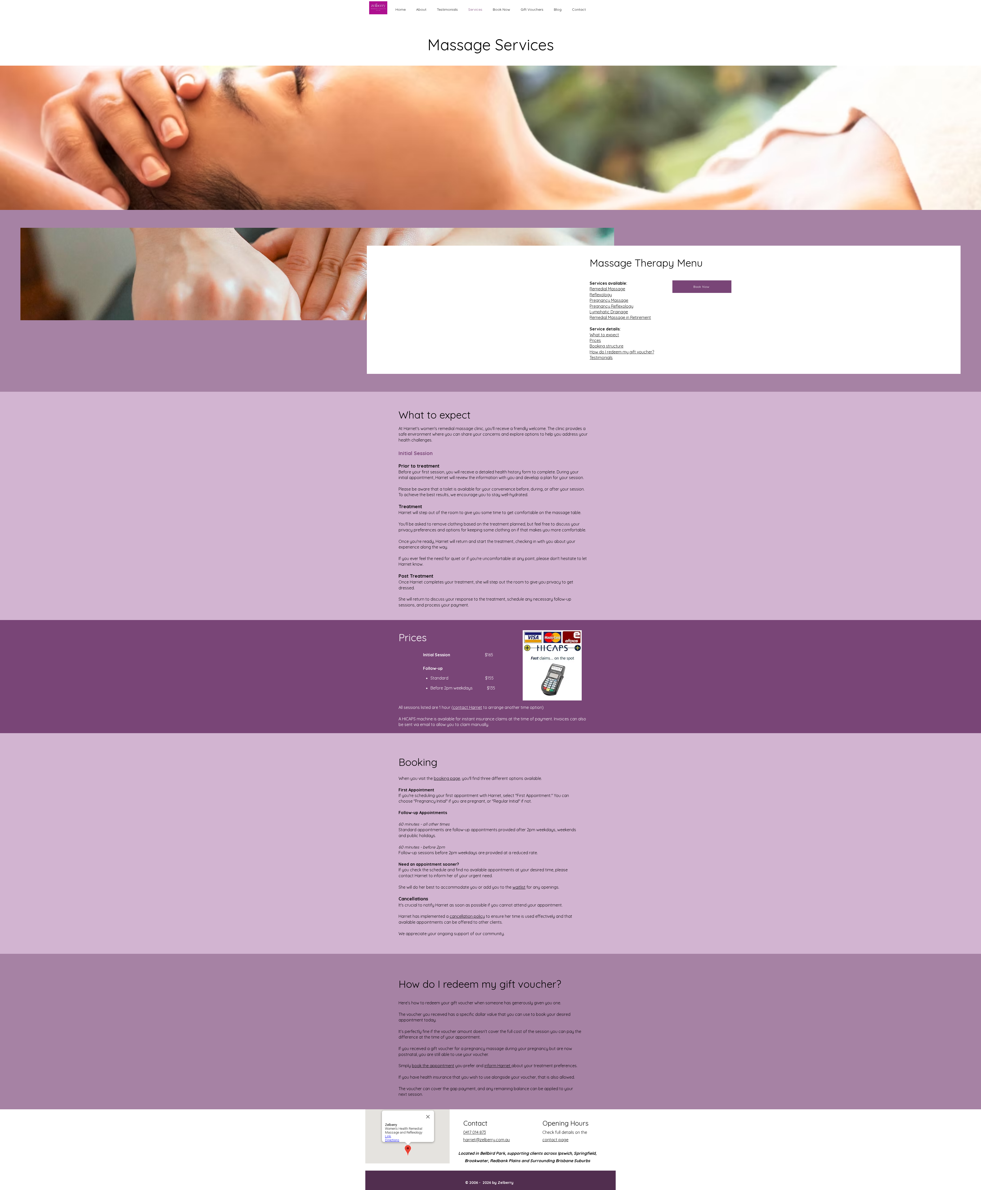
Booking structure (606, 346)
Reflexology (601, 294)
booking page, (447, 778)
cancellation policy (467, 916)
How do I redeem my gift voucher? (622, 351)
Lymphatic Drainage (609, 311)
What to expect (604, 334)
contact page (555, 1139)
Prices (595, 340)
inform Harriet (497, 1065)
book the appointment (433, 1065)
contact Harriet (467, 707)
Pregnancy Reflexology (611, 306)
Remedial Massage (607, 288)
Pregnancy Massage (609, 300)
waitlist (518, 887)
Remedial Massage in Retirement (620, 317)
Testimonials (601, 357)
